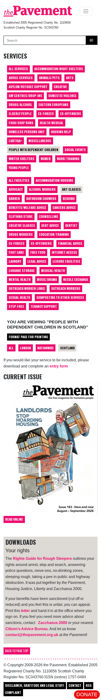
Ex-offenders (70, 113)
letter (25, 611)
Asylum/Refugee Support (28, 86)
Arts (70, 77)
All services (18, 68)
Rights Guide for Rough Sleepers (42, 559)
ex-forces (16, 243)
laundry (15, 261)
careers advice (64, 207)
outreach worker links (27, 288)
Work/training (68, 158)
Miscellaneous (39, 140)
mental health (20, 279)
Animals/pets (49, 77)
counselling (48, 216)
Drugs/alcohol (20, 104)
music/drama (47, 279)
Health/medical (51, 122)
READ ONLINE (14, 519)
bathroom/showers (41, 198)
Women (45, 158)
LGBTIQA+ (15, 140)
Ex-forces (46, 113)
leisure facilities (66, 261)
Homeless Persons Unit (27, 131)
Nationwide (45, 348)
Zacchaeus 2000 (52, 623)
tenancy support (44, 306)
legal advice (36, 261)
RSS (89, 685)
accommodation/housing (54, 180)
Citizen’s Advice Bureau (26, 629)
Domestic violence (62, 95)
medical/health (53, 270)
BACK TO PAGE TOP (16, 650)
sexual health (19, 297)
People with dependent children (33, 149)
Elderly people (20, 113)
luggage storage (22, 270)
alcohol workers (42, 189)
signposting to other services (60, 297)
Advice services (21, 77)
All (11, 348)
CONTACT (75, 685)
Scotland (67, 348)
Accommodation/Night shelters (58, 68)
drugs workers (21, 234)
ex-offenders (41, 243)
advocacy (16, 189)
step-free (16, 306)
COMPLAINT (13, 692)
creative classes (22, 225)
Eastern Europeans (53, 104)
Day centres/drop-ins (25, 95)
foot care (16, 252)
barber (14, 198)
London (25, 348)
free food (37, 252)
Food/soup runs (21, 122)
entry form (59, 366)
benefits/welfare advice (27, 207)
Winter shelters (21, 158)
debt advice (50, 225)
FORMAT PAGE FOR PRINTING (28, 336)
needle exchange (75, 279)
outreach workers (65, 288)
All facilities (19, 180)
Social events (75, 149)
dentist (71, 225)
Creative (60, 86)
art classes (71, 189)
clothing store (21, 216)
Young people (19, 167)
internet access (64, 252)
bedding (69, 198)
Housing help (61, 131)
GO (91, 40)
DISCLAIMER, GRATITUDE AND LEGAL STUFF (34, 685)
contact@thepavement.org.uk (31, 635)
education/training (54, 234)
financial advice (70, 243)
